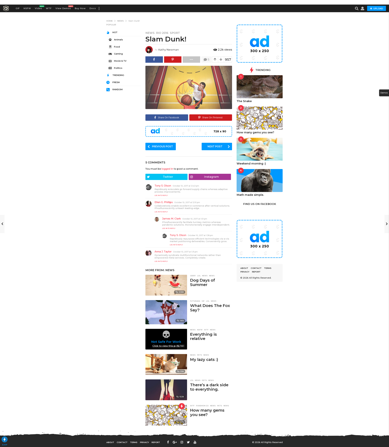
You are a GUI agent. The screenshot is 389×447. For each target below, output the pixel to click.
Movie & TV (120, 61)
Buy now (80, 8)
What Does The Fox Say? (210, 307)
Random (117, 89)
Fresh (116, 82)
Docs (93, 8)
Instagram (211, 176)
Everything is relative (203, 336)
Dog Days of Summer (202, 282)
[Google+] (175, 442)
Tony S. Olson (163, 185)
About (244, 268)
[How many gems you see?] (166, 415)
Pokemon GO (202, 406)
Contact (256, 268)
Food (117, 46)
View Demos (63, 7)
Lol (199, 276)
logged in (167, 168)
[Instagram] (182, 442)
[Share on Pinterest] (173, 59)
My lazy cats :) (204, 359)
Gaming (118, 53)
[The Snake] (260, 86)
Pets (199, 355)
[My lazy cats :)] (166, 364)
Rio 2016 (162, 32)
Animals (118, 39)
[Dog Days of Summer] (166, 285)
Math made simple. (250, 195)
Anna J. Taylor (163, 251)
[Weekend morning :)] (260, 149)
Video (38, 7)
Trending (118, 75)
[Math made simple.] (260, 180)
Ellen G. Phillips (164, 202)
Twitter (168, 176)
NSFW (27, 8)
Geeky (193, 276)
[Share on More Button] (191, 59)
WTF (49, 8)
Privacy (244, 272)
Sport (175, 32)
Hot (114, 32)
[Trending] (182, 406)
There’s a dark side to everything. (209, 387)
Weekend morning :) (251, 163)
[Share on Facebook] (154, 59)
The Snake (244, 101)
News (150, 32)
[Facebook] (168, 442)
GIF (18, 8)
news (212, 276)
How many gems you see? (207, 412)
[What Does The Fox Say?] (166, 312)
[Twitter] (188, 442)
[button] (99, 8)
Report (256, 272)
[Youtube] (195, 442)
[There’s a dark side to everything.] (166, 389)
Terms (267, 268)
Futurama (195, 301)
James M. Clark (171, 218)
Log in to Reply (161, 195)
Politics (118, 68)
